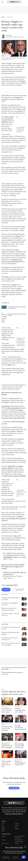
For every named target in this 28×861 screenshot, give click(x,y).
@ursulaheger (5, 406)
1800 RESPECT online (10, 557)
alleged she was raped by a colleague (7, 119)
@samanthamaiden (13, 408)
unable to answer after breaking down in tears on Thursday (13, 518)
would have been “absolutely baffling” (14, 476)
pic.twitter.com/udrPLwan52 (16, 418)
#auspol (3, 418)
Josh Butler (9, 35)
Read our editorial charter (14, 814)
